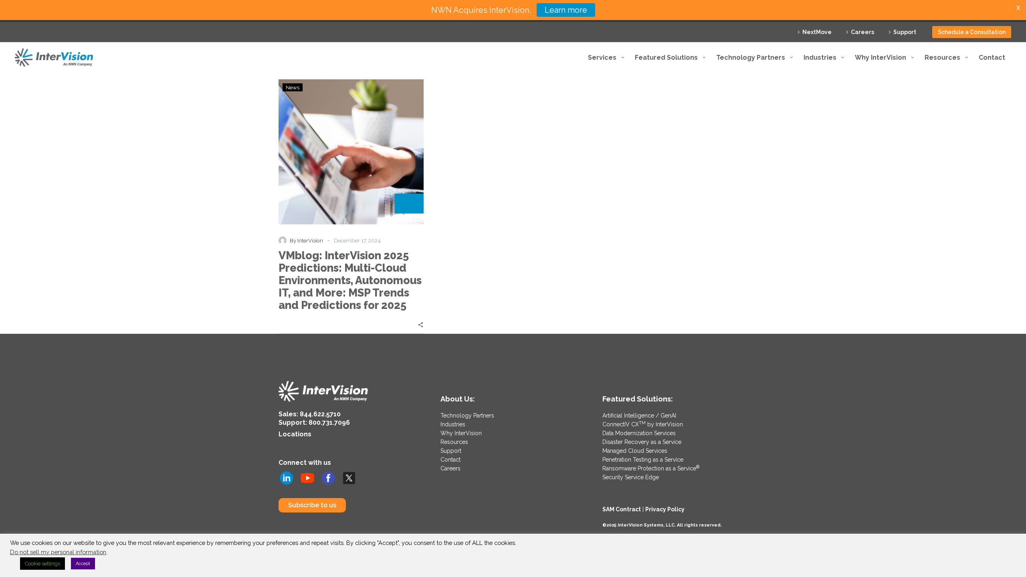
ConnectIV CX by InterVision (642, 424)
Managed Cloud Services (634, 451)
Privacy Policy (665, 509)
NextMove (817, 32)
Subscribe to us (312, 505)
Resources (454, 442)
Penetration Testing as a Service (642, 459)
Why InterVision (461, 433)
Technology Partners (467, 415)
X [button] (1018, 7)
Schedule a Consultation (972, 32)
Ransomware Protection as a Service (650, 468)
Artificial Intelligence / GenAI (639, 415)
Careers (862, 32)
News (292, 87)
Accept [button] (83, 563)
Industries (452, 424)
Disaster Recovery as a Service (641, 442)
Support (904, 32)
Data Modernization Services (639, 433)
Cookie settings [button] (42, 564)
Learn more (566, 10)
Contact (450, 459)
